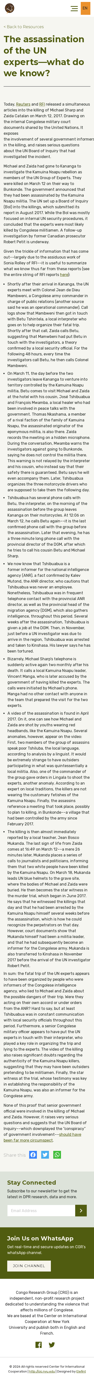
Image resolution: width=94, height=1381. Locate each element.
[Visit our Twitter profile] (52, 1345)
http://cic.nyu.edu (42, 1371)
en (85, 8)
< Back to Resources (24, 27)
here (64, 274)
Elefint (81, 1371)
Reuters (23, 104)
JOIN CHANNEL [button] (29, 1266)
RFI (42, 104)
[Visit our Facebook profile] (38, 1345)
